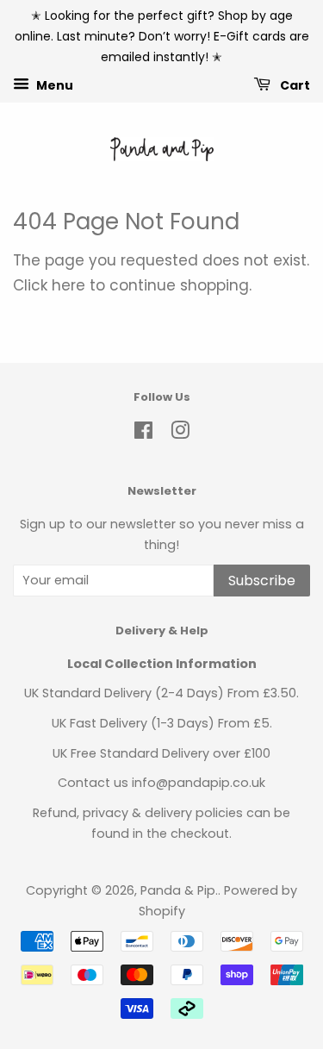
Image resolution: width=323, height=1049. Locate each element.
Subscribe (261, 580)
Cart (293, 85)
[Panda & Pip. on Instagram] (180, 433)
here (68, 285)
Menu (53, 85)
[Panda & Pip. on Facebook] (143, 433)
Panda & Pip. (179, 890)
